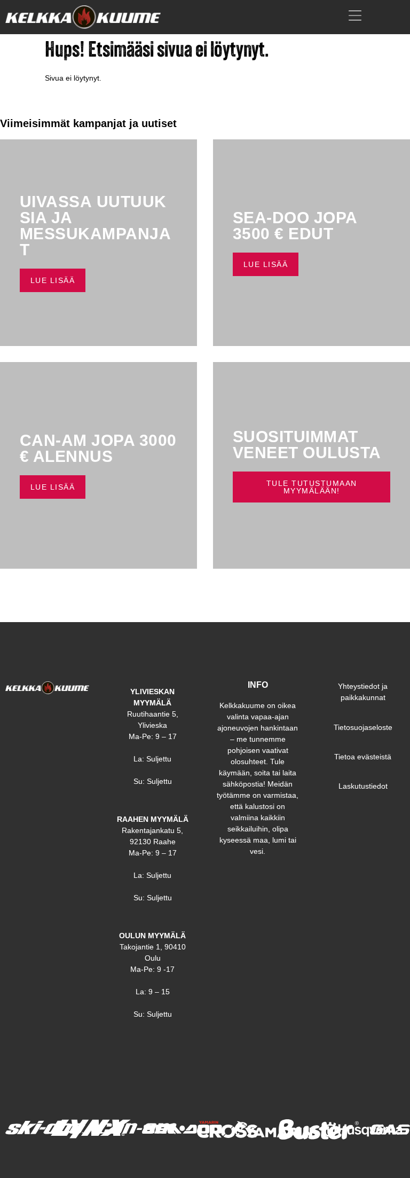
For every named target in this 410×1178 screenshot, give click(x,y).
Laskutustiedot (363, 786)
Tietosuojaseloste (363, 727)
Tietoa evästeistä (362, 756)
